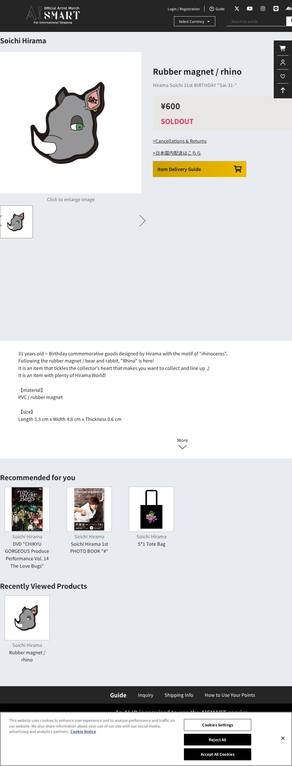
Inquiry (145, 694)
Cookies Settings (217, 725)
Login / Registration (184, 8)
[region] (146, 739)
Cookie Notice (83, 731)
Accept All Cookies (217, 754)
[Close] (283, 738)
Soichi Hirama (23, 40)
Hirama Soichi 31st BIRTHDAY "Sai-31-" (195, 85)
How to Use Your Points (230, 694)
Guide (118, 695)
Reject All (217, 739)
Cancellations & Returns (180, 140)
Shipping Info (179, 694)
